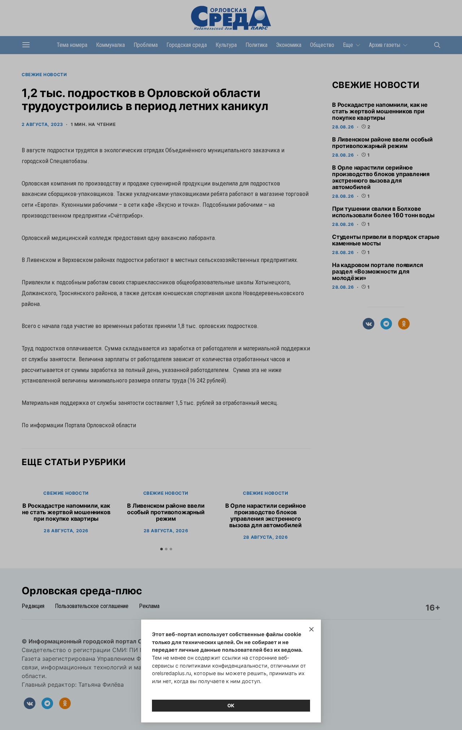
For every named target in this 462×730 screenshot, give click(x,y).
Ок (231, 705)
